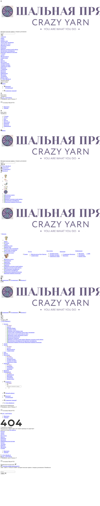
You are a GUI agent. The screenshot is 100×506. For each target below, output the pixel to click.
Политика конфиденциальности (10, 466)
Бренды (3, 437)
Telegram (6, 108)
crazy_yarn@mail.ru (7, 97)
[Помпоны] (7, 197)
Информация (10, 374)
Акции (2, 433)
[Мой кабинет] (1, 278)
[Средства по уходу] (6, 193)
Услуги (9, 348)
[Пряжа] (6, 177)
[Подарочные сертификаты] (11, 200)
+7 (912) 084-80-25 (6, 79)
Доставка (3, 444)
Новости (3, 445)
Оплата (3, 442)
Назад (10, 325)
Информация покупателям (8, 441)
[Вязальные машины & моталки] (13, 202)
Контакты (3, 440)
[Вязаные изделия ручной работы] (13, 199)
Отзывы (3, 448)
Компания (9, 366)
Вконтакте (6, 106)
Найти (2, 473)
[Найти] (2, 35)
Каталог (9, 326)
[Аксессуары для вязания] (6, 189)
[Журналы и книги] (9, 195)
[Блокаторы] (7, 196)
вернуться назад (5, 430)
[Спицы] (6, 181)
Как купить (10, 357)
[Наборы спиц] (6, 185)
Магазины (3, 447)
